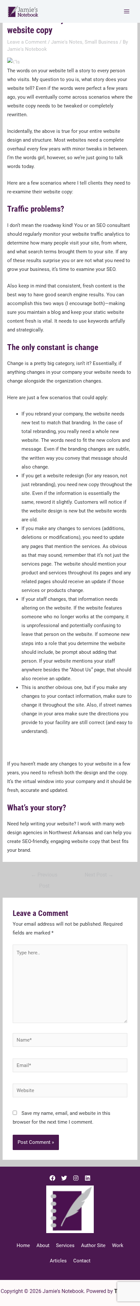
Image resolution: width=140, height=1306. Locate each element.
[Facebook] (52, 1178)
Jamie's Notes (66, 42)
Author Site (93, 1245)
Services (65, 1245)
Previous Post (44, 876)
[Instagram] (76, 1178)
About (42, 1245)
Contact (82, 1261)
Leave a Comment (27, 42)
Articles (58, 1261)
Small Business (101, 42)
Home (23, 1245)
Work (117, 1245)
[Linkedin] (88, 1178)
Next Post (99, 875)
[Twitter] (64, 1178)
